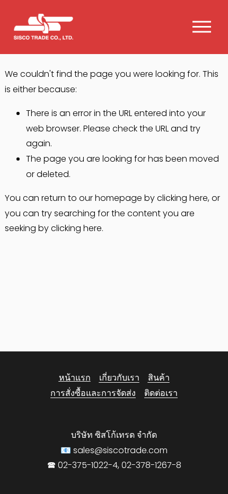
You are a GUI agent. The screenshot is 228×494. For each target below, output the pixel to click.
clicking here (182, 198)
